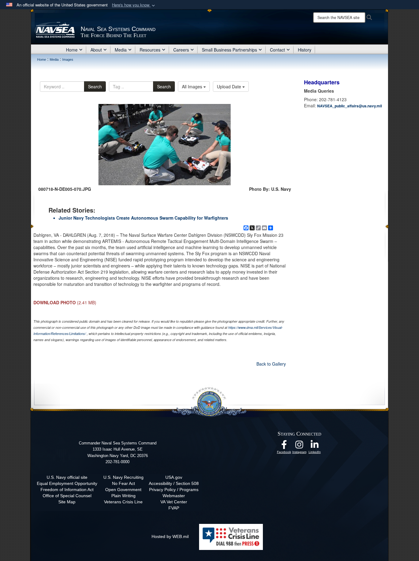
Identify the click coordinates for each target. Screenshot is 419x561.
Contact (277, 50)
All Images (192, 86)
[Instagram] (299, 446)
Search (95, 86)
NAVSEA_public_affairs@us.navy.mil (349, 106)
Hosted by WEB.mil (170, 536)
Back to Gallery (271, 364)
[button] (134, 5)
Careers (181, 50)
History (304, 50)
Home (72, 50)
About (96, 50)
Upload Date (229, 86)
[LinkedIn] (314, 446)
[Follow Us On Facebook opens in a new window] (284, 446)
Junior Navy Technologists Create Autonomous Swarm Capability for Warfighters (143, 218)
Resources (150, 50)
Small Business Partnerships (229, 50)
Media (121, 50)
